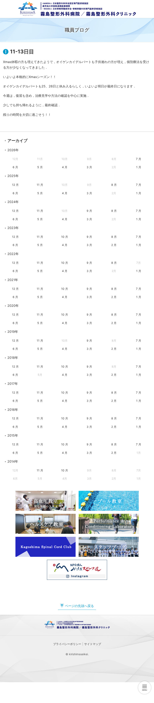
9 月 (89, 210)
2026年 (13, 150)
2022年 (13, 254)
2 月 (114, 245)
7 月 (138, 159)
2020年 (13, 306)
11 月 (40, 184)
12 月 (15, 184)
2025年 (13, 176)
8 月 (114, 184)
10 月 (64, 236)
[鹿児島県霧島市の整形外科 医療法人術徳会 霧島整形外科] (77, 9)
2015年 (12, 435)
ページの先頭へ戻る (79, 606)
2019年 (12, 332)
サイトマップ (92, 644)
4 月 (64, 167)
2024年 (13, 202)
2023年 (13, 228)
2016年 (12, 410)
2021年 (12, 280)
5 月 (40, 167)
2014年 (12, 461)
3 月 (89, 167)
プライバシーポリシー (67, 644)
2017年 (12, 384)
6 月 (15, 167)
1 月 (138, 167)
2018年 (12, 358)
